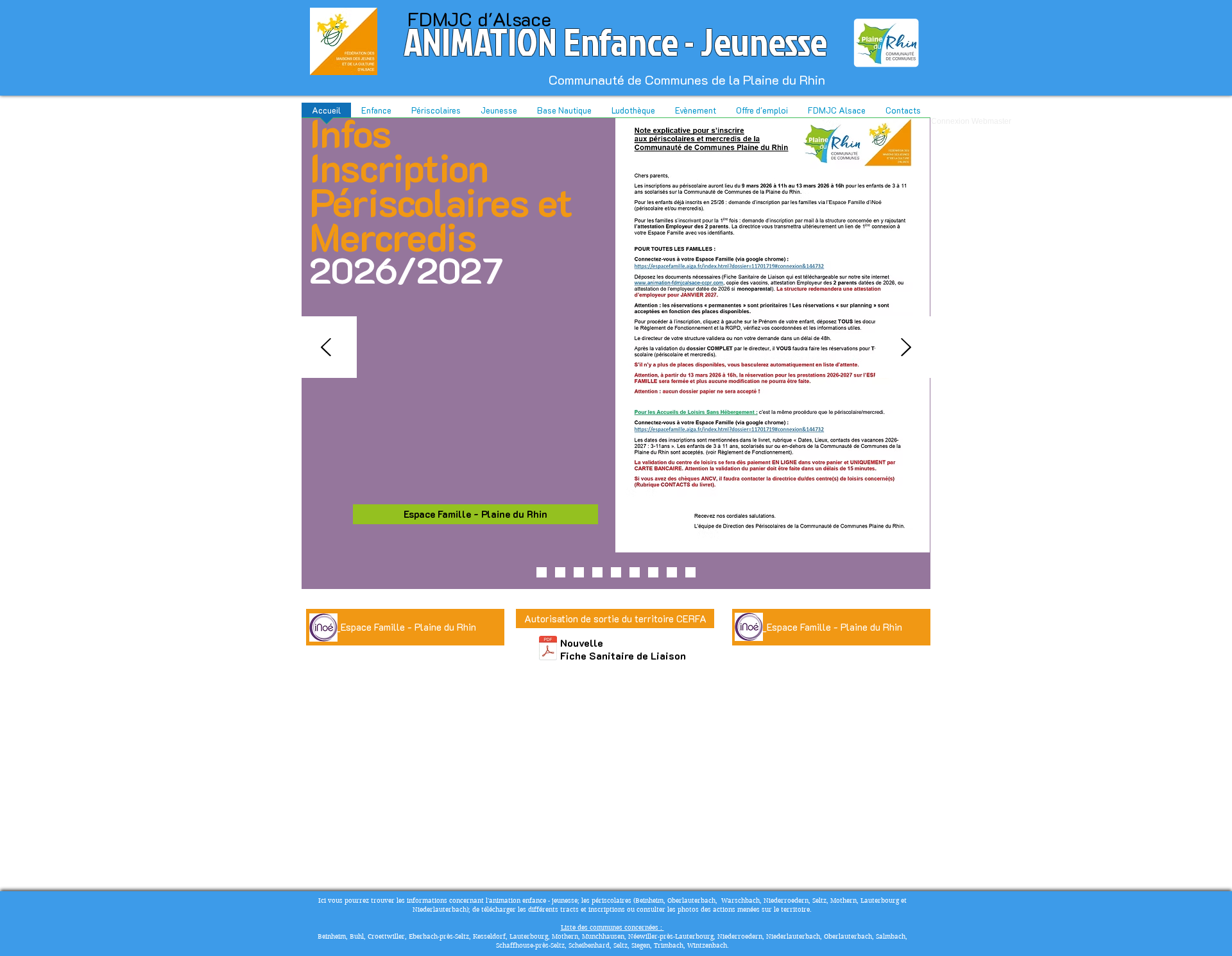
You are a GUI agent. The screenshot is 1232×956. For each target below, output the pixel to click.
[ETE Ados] (541, 572)
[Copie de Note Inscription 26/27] (560, 572)
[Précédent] (326, 348)
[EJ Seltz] (672, 572)
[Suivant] (906, 348)
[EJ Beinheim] (690, 572)
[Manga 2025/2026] (597, 572)
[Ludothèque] (634, 572)
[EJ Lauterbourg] (653, 572)
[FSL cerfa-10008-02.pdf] (548, 649)
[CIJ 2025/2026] (616, 572)
